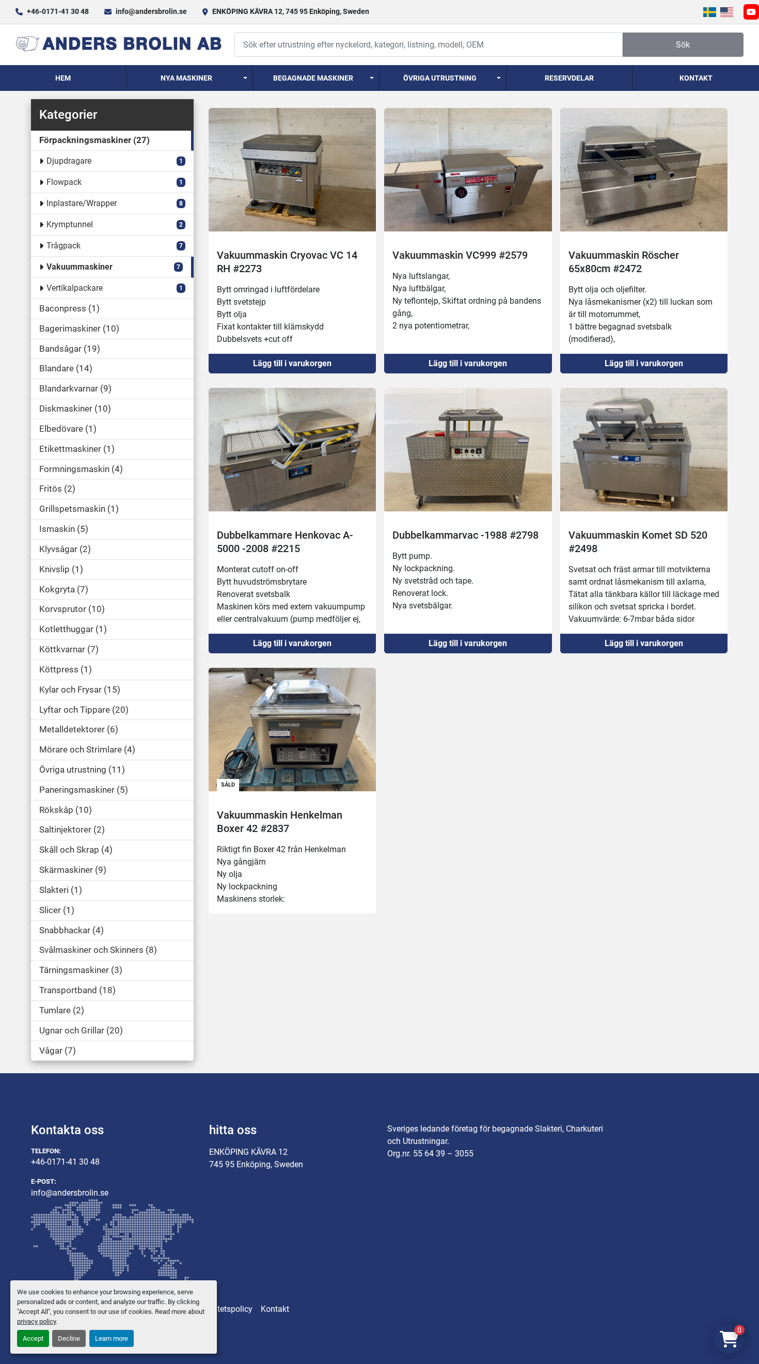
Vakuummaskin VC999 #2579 (460, 255)
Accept (33, 1338)
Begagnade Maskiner (313, 78)
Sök (683, 45)
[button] (189, 78)
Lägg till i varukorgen (292, 363)
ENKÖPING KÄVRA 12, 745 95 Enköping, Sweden (290, 11)
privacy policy (36, 1321)
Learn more (111, 1338)
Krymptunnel (69, 224)
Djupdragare (68, 161)
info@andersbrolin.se (151, 11)
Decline (69, 1338)
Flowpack (64, 182)
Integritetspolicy (223, 1309)
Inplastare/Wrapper (81, 203)
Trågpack (63, 245)
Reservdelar (569, 78)
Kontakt (696, 78)
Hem (63, 78)
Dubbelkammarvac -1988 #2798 (465, 535)
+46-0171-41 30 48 (58, 11)
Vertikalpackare (74, 288)
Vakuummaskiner (79, 267)
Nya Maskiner (186, 78)
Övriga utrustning (440, 78)
